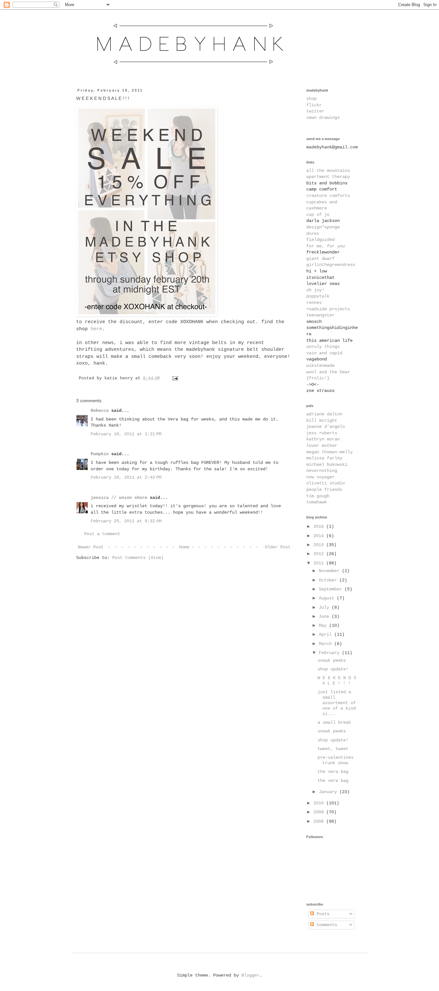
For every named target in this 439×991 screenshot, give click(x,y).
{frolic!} (317, 378)
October (329, 580)
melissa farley (324, 458)
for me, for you (325, 246)
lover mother (321, 445)
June (325, 616)
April (326, 634)
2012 (319, 553)
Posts (321, 913)
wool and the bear (328, 372)
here (96, 329)
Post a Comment (102, 533)
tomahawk (316, 502)
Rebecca (100, 410)
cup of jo (317, 214)
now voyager (320, 477)
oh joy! (315, 290)
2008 (319, 821)
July (325, 607)
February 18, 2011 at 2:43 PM (126, 477)
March (326, 643)
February (330, 652)
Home (184, 547)
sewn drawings (323, 117)
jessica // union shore (119, 497)
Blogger (250, 975)
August (328, 598)
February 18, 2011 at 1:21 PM (126, 434)
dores (312, 233)
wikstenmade (320, 365)
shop (311, 98)
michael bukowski (326, 464)
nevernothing (321, 470)
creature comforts (328, 195)
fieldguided (320, 239)
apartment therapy (328, 176)
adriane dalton (324, 414)
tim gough (317, 496)
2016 (319, 526)
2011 (319, 563)
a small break (334, 722)
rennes (314, 302)
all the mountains (328, 170)
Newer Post (90, 547)
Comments (325, 924)
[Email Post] (174, 378)
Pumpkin (100, 453)
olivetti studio (325, 483)
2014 (319, 535)
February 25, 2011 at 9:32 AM (126, 521)
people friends (324, 489)
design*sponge (323, 227)
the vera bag (333, 771)
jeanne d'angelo (325, 426)
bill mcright (321, 420)
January (329, 791)
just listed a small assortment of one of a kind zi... (337, 702)
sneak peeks (332, 660)
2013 (319, 544)
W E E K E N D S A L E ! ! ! (337, 680)
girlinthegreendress (330, 264)
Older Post (278, 547)
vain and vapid (324, 353)
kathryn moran (323, 439)
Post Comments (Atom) (138, 557)
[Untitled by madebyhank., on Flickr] (146, 315)
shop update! (333, 669)
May (324, 625)
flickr (314, 105)
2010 (319, 803)
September (332, 589)
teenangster (320, 315)
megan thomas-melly (329, 452)
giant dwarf (320, 258)
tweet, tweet (333, 748)
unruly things (323, 346)
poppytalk (317, 296)
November (330, 570)
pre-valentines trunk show (336, 760)
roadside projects (328, 309)
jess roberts (321, 433)
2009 (319, 812)
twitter (315, 111)
